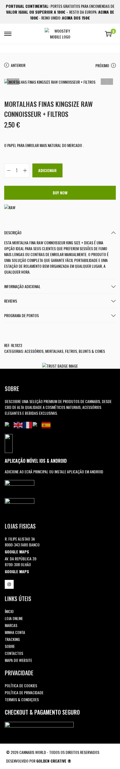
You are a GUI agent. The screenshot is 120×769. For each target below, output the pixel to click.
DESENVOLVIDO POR (38, 761)
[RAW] (9, 207)
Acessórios (34, 351)
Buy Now (60, 193)
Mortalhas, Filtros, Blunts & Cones (75, 351)
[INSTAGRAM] (9, 584)
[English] (18, 424)
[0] (108, 33)
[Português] (9, 424)
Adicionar (47, 170)
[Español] (46, 424)
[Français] (28, 424)
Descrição (12, 232)
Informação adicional (22, 286)
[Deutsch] (37, 424)
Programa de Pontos (21, 315)
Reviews (10, 301)
